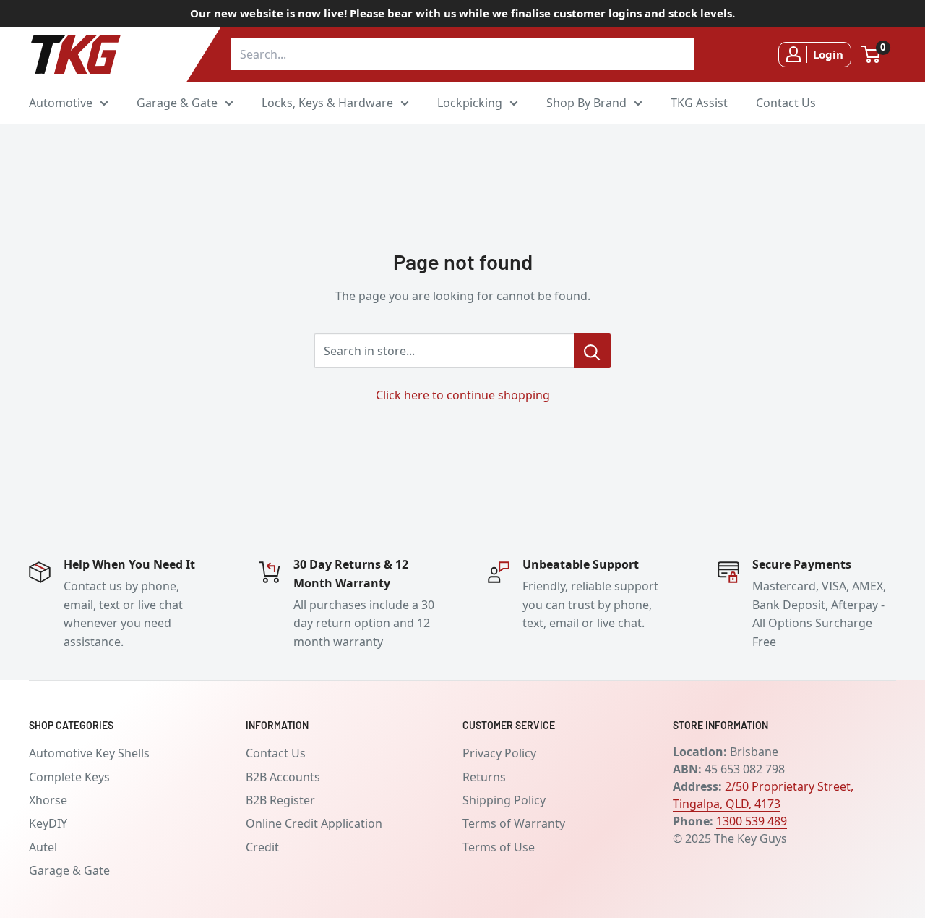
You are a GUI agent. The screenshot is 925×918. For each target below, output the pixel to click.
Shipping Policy (504, 800)
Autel (43, 847)
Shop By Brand (586, 102)
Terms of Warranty (513, 823)
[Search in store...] (592, 350)
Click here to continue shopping (463, 395)
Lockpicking (469, 102)
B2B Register (280, 800)
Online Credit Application (314, 823)
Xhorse (48, 800)
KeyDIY (48, 823)
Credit (262, 847)
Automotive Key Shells (89, 753)
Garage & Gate (177, 102)
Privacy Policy (499, 753)
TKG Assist (699, 102)
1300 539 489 (751, 821)
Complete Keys (69, 777)
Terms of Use (498, 847)
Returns (484, 777)
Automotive (60, 102)
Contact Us (786, 102)
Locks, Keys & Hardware (327, 102)
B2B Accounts (283, 777)
